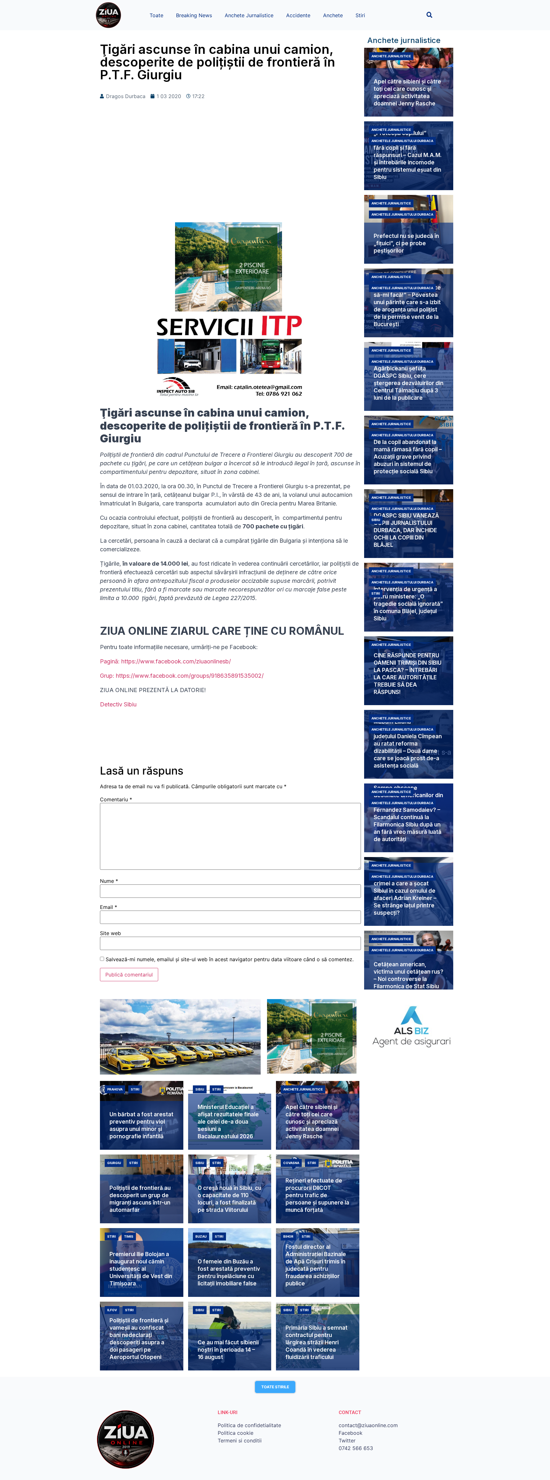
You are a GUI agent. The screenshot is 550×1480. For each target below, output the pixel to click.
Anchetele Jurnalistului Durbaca (402, 141)
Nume (109, 880)
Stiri (360, 15)
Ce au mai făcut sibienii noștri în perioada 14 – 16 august (228, 1349)
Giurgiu (114, 1163)
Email (108, 907)
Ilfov (112, 1310)
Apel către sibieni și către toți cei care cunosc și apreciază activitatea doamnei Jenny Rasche (312, 1122)
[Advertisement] (230, 171)
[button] (430, 15)
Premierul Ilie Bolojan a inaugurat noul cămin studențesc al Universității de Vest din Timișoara (140, 1269)
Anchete (333, 15)
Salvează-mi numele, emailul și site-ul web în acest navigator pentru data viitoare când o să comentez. (230, 959)
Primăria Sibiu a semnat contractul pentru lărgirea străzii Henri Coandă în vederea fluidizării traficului (317, 1342)
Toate (156, 15)
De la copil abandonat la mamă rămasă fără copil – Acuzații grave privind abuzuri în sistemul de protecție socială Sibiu (408, 457)
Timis (128, 1236)
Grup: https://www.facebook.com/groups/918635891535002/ (182, 675)
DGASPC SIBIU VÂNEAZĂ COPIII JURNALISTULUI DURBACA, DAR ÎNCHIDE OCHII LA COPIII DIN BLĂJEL (406, 530)
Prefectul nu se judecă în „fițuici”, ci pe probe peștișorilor (406, 243)
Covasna (291, 1163)
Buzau (201, 1236)
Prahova (115, 1089)
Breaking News (194, 15)
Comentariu (116, 799)
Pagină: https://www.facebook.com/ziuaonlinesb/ (165, 661)
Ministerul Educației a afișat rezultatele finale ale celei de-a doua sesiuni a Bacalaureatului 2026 (228, 1122)
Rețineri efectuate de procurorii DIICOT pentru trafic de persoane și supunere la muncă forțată (317, 1195)
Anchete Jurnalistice (249, 15)
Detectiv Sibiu (118, 704)
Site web (110, 933)
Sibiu (375, 520)
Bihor (288, 1236)
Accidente (298, 15)
